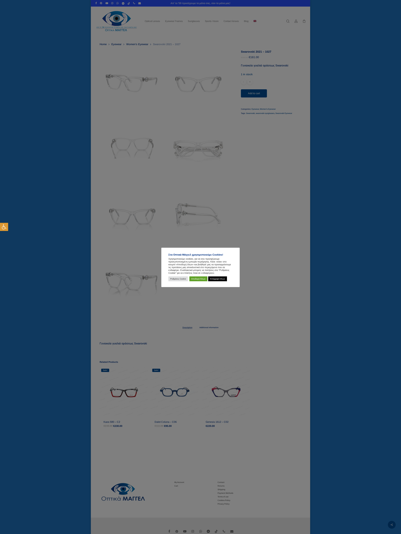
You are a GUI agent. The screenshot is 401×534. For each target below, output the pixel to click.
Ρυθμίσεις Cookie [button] (178, 279)
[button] (4, 227)
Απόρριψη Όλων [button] (217, 279)
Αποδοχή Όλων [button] (198, 279)
